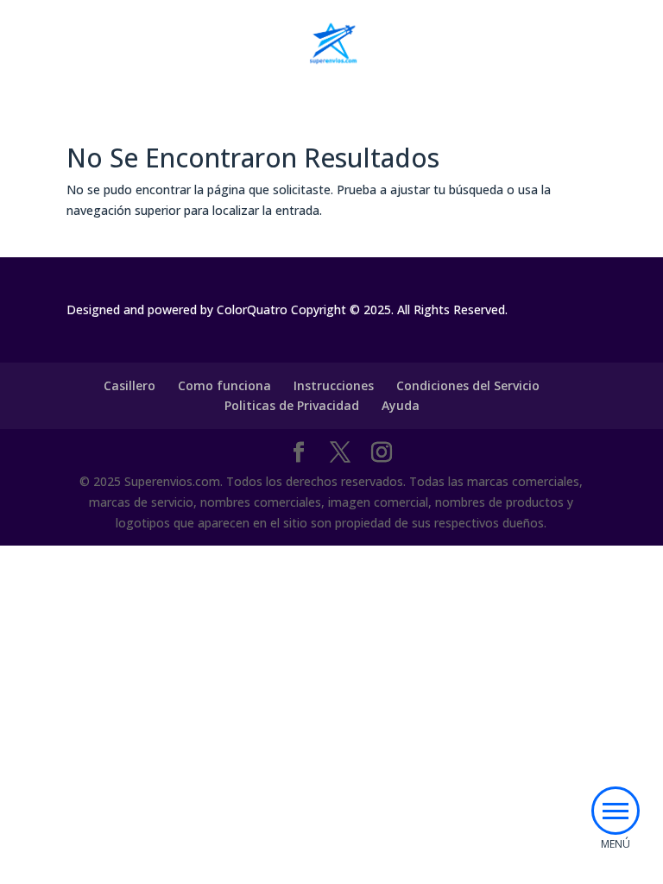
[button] (615, 810)
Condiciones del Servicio (468, 385)
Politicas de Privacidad (291, 405)
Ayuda (401, 405)
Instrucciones (334, 385)
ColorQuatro (252, 309)
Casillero (129, 385)
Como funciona (224, 385)
